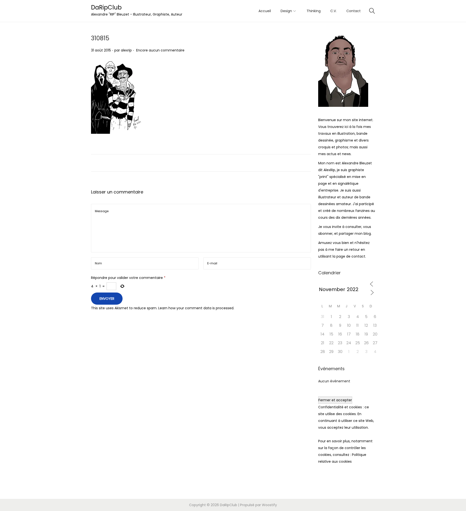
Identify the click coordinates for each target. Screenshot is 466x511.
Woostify (269, 505)
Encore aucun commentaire (160, 50)
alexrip (126, 50)
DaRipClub (106, 7)
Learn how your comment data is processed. (196, 308)
